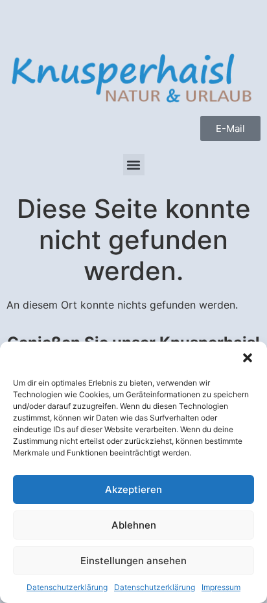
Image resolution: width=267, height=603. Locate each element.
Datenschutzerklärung (67, 587)
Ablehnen (133, 525)
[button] (247, 357)
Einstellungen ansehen (133, 560)
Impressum (221, 587)
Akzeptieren (133, 489)
